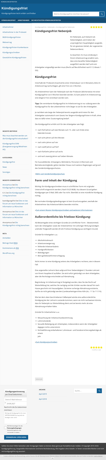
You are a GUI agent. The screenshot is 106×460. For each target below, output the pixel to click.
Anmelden (7, 238)
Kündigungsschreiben (11, 52)
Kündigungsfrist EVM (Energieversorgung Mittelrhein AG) (15, 146)
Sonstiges (6, 172)
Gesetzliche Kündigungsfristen (14, 57)
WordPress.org (8, 253)
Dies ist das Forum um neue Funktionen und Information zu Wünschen (15, 204)
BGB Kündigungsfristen (12, 37)
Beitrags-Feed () (10, 243)
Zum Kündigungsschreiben (46, 342)
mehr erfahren (98, 456)
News (5, 167)
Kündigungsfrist (15, 8)
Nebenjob (51, 27)
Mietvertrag (7, 42)
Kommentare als (11, 248)
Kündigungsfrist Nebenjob (65, 27)
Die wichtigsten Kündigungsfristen (46, 20)
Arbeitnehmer (23, 20)
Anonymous (7, 185)
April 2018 (43, 399)
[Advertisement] (52, 48)
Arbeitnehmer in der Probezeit (14, 32)
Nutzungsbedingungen (14, 428)
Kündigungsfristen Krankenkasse (15, 47)
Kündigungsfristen (9, 2)
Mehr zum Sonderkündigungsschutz (50, 174)
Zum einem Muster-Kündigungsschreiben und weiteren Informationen (64, 210)
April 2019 (43, 394)
